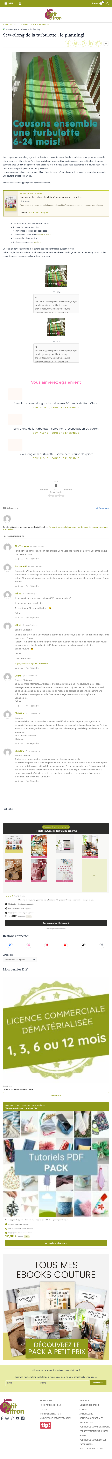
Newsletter (46, 1400)
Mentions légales (89, 1405)
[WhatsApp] (98, 43)
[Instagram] (7, 1418)
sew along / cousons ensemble (26, 24)
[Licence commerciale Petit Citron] (56, 1030)
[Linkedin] (91, 43)
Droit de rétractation (91, 1448)
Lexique (44, 1409)
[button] (107, 3)
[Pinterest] (83, 43)
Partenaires (85, 1444)
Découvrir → (56, 1095)
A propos (84, 1400)
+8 (94, 876)
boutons (37, 242)
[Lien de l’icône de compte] (20, 3)
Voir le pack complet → (39, 212)
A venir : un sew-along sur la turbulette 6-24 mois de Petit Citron (56, 403)
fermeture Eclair (43, 234)
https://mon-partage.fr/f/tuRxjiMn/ (31, 663)
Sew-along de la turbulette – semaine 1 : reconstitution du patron (56, 428)
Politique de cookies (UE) (92, 1440)
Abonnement (98, 1383)
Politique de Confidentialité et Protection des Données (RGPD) (94, 1431)
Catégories (8, 955)
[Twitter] (75, 43)
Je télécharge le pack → (56, 1243)
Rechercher (8, 809)
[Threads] (22, 1418)
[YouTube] (17, 1418)
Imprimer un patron (50, 1414)
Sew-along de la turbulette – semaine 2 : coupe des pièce (56, 454)
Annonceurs (86, 1414)
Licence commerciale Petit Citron (18, 1089)
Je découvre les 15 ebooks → (56, 923)
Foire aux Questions (50, 1405)
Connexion (104, 508)
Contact (84, 1409)
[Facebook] (68, 43)
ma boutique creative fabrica (55, 1418)
